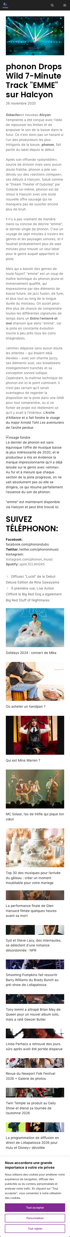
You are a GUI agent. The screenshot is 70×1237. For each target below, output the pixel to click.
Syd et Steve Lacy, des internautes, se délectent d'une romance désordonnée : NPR (33, 945)
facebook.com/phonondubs (27, 544)
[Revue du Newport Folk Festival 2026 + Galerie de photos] (35, 1065)
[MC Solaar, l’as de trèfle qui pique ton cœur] (35, 806)
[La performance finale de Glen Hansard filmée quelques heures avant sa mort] (35, 898)
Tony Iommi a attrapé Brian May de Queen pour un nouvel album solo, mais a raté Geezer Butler (33, 1014)
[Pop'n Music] (5, 5)
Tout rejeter (35, 1228)
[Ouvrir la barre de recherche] (52, 5)
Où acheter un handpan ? (26, 706)
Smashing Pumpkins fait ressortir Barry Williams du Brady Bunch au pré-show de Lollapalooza (32, 980)
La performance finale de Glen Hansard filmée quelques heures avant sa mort (31, 911)
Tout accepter (35, 1207)
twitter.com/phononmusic (39, 549)
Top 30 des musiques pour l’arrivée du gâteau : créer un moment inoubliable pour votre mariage (33, 878)
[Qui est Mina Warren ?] (35, 752)
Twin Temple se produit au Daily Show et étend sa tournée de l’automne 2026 (31, 1108)
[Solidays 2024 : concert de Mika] (35, 644)
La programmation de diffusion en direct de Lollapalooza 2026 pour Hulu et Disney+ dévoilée (32, 1143)
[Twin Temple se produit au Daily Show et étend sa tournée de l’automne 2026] (35, 1095)
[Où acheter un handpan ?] (35, 698)
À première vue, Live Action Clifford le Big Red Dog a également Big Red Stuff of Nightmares (34, 594)
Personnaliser (35, 1218)
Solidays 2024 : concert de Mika (31, 653)
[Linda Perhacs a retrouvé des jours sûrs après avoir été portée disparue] (35, 1036)
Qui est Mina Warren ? (23, 760)
